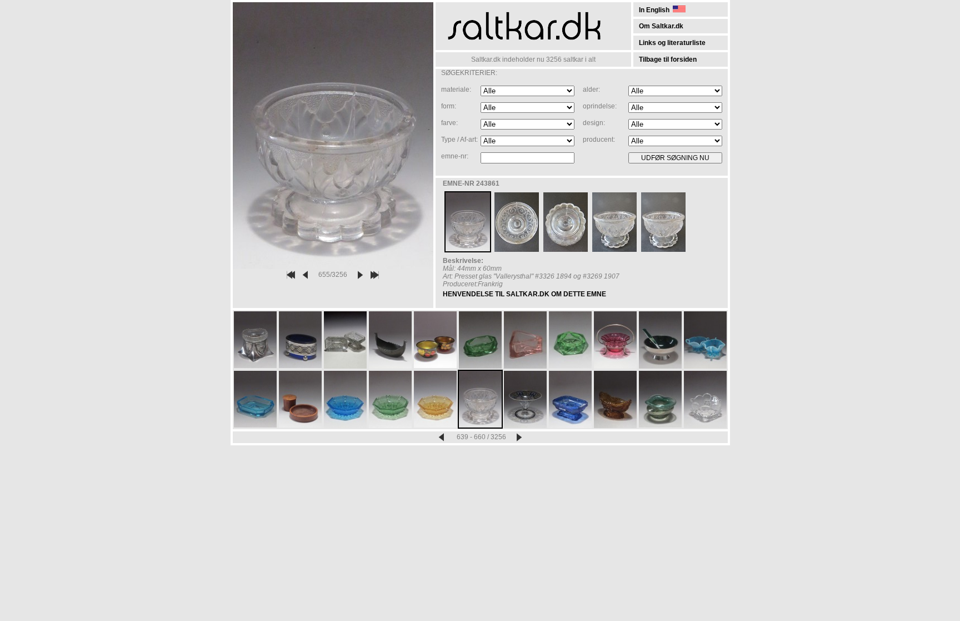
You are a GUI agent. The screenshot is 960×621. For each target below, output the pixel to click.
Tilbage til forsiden (668, 59)
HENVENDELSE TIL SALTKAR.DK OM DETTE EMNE (524, 294)
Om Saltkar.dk (661, 26)
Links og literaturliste (672, 43)
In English (656, 10)
